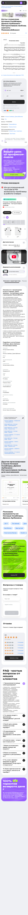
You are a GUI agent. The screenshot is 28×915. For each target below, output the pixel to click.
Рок (6, 119)
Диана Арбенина (19, 116)
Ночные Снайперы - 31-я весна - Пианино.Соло (12, 435)
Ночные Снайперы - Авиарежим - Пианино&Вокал (12, 421)
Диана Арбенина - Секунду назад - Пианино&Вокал (10, 425)
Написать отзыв (14, 658)
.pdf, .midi (9, 90)
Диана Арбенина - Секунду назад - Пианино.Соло (10, 445)
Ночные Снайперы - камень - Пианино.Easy (11, 442)
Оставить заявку (14, 174)
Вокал (14, 127)
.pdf (7, 96)
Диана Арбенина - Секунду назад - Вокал (10, 439)
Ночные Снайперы (9, 116)
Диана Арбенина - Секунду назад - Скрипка (10, 432)
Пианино (11, 127)
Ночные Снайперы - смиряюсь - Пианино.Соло (12, 449)
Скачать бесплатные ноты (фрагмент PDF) (13, 75)
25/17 (6, 523)
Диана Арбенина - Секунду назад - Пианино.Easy (10, 428)
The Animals (15, 523)
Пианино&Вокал (13, 124)
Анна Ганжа (12, 133)
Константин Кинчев (10, 533)
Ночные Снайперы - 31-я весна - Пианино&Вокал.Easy (12, 452)
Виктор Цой (19, 528)
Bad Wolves (8, 528)
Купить (14, 102)
